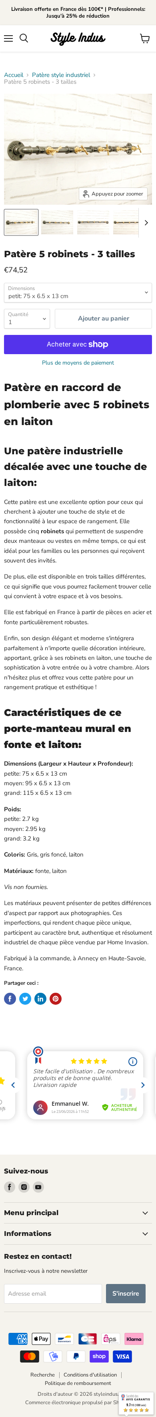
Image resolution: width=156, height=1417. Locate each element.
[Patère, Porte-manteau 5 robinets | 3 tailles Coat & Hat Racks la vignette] (21, 222)
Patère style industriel (61, 75)
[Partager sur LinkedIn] (40, 999)
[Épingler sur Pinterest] (56, 999)
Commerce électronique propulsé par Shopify (78, 1402)
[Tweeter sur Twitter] (25, 999)
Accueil (13, 75)
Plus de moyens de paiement (78, 363)
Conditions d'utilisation (90, 1375)
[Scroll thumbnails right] (144, 223)
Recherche (42, 1375)
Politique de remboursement (78, 1383)
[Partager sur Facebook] (10, 999)
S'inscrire (125, 1293)
